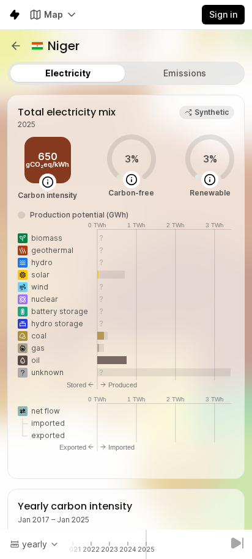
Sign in (223, 14)
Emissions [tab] (184, 73)
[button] (16, 46)
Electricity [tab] (68, 73)
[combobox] (34, 544)
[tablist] (126, 73)
